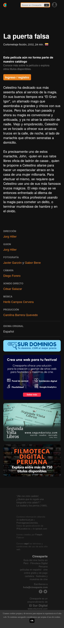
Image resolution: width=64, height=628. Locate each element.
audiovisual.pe (26, 519)
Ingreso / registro (17, 77)
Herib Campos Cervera (18, 302)
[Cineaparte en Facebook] (41, 591)
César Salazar (12, 288)
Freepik (38, 534)
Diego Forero (12, 275)
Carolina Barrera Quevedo (20, 315)
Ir (46, 5)
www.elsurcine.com (38, 608)
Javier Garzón (12, 262)
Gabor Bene (33, 262)
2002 (31, 44)
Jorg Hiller (10, 236)
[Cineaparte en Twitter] (45, 591)
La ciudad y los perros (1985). (32, 505)
